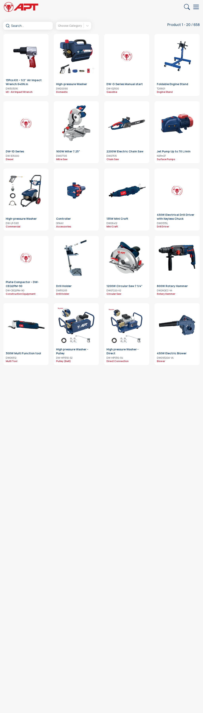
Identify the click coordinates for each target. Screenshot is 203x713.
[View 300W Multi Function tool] (26, 325)
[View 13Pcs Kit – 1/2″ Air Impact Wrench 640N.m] (26, 56)
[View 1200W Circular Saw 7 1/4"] (126, 258)
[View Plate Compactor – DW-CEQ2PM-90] (26, 258)
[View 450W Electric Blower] (177, 325)
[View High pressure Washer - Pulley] (76, 325)
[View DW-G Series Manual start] (126, 56)
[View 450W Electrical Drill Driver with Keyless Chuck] (177, 190)
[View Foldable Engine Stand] (177, 56)
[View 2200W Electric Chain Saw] (126, 123)
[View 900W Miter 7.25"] (76, 123)
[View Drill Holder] (76, 258)
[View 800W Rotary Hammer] (177, 258)
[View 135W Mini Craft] (126, 190)
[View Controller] (76, 190)
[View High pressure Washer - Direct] (126, 325)
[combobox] (58, 26)
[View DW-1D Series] (26, 123)
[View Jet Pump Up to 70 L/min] (177, 123)
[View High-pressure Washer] (76, 56)
